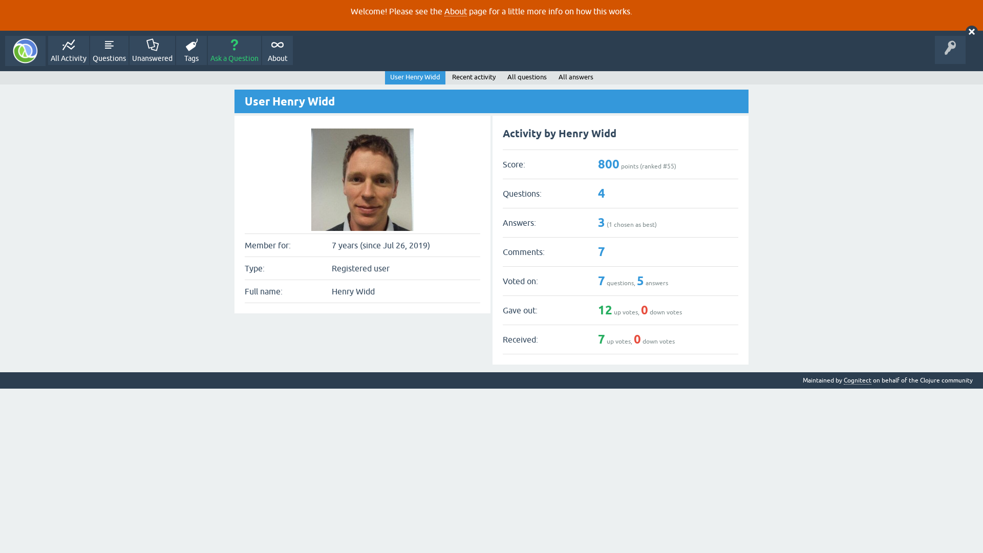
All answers (576, 77)
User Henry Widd (415, 77)
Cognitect (857, 380)
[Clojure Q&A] (25, 51)
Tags (191, 58)
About (455, 11)
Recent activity (474, 77)
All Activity (69, 58)
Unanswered (152, 58)
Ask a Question (234, 58)
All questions (527, 77)
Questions (109, 58)
